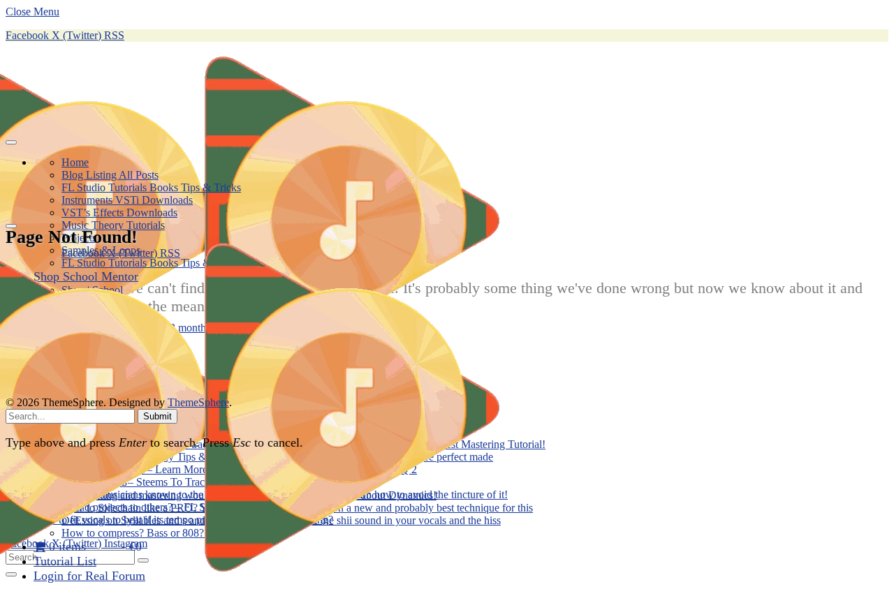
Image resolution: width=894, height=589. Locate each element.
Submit (157, 416)
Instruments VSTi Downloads (127, 200)
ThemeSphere (198, 402)
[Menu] (11, 142)
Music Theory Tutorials (113, 225)
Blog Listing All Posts (110, 175)
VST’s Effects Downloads (119, 212)
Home (75, 162)
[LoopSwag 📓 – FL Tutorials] (265, 582)
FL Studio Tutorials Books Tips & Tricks (151, 187)
